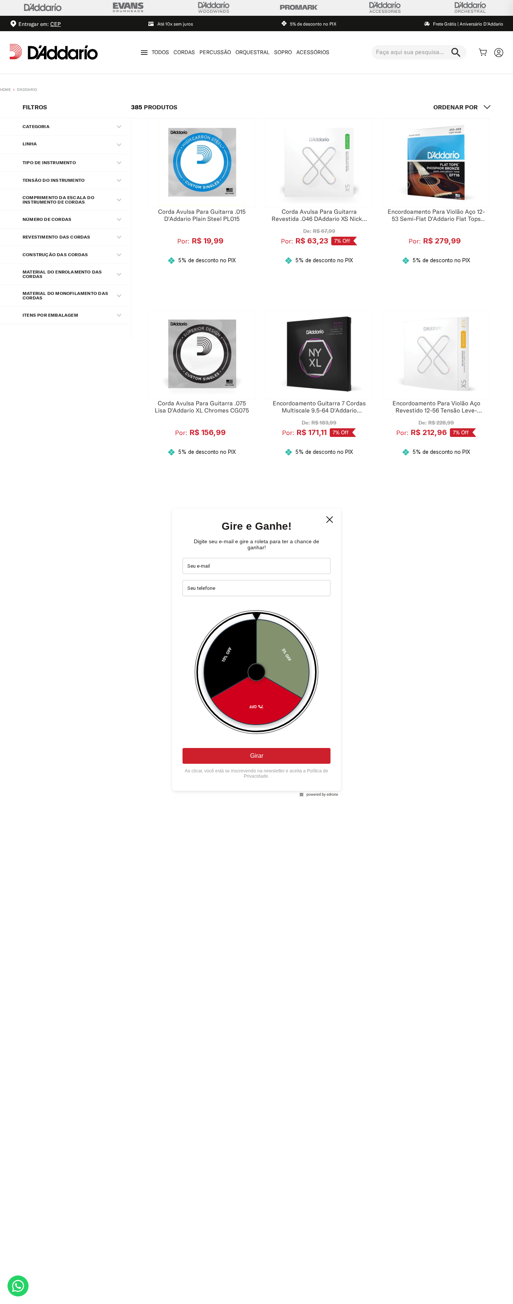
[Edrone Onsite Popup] (256, 652)
